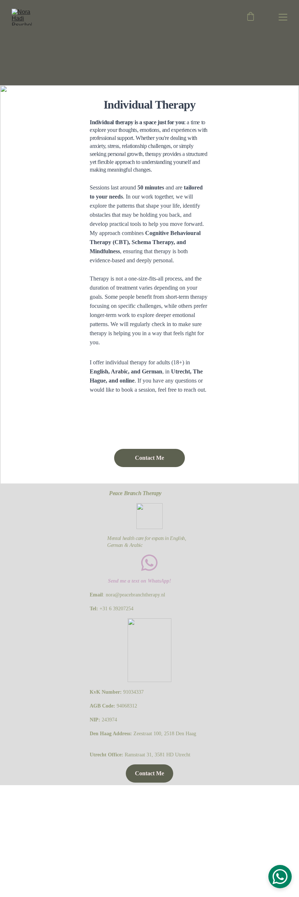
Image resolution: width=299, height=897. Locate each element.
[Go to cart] (250, 17)
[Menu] (283, 17)
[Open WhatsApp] (280, 876)
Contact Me (149, 458)
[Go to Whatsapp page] (149, 563)
